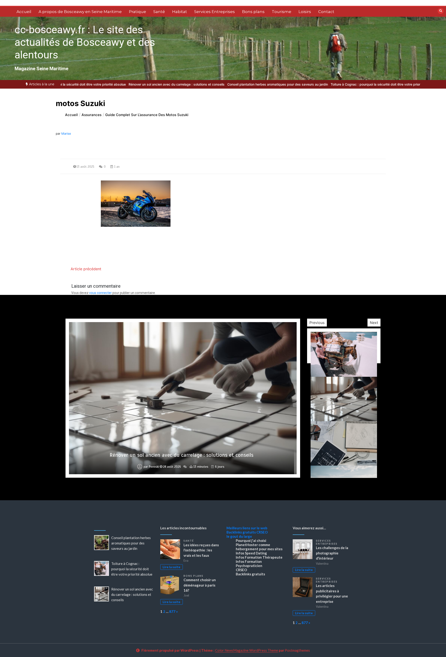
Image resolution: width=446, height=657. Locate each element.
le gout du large (239, 536)
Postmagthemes (297, 650)
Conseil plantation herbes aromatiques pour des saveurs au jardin (240, 84)
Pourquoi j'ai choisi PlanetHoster (251, 542)
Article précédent (86, 269)
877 (172, 611)
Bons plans (253, 11)
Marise (66, 133)
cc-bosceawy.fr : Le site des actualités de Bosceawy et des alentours (85, 42)
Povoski (152, 467)
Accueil (23, 11)
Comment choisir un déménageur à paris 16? (200, 585)
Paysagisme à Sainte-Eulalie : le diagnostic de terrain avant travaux (182, 455)
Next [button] (374, 322)
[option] (240, 84)
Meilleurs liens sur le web (246, 528)
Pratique (137, 11)
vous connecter (100, 293)
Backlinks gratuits (241, 532)
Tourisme (281, 11)
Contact (326, 11)
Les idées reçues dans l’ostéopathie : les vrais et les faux (201, 550)
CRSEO (262, 532)
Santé (159, 11)
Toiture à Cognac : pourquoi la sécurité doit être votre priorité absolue (347, 84)
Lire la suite (171, 567)
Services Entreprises (214, 11)
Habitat (179, 11)
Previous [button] (317, 322)
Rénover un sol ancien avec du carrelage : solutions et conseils (139, 84)
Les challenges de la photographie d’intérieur (332, 553)
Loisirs (304, 11)
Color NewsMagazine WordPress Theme (246, 650)
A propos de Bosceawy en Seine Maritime (80, 11)
